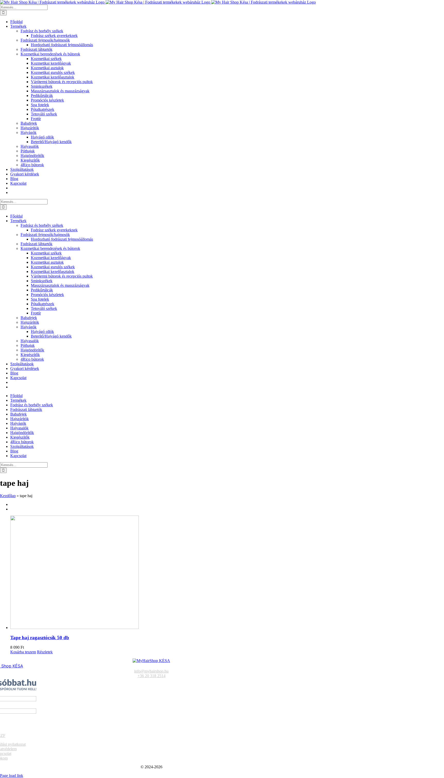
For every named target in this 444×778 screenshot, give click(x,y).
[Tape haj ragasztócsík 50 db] (227, 573)
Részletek (45, 652)
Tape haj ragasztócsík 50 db (39, 637)
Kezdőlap (8, 496)
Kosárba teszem (23, 652)
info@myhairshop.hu (151, 671)
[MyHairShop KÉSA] (151, 660)
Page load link (11, 775)
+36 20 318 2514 (151, 676)
